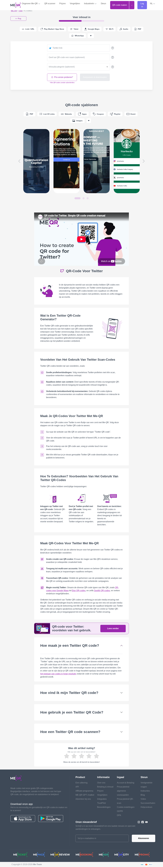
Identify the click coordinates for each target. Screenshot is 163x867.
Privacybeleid (123, 787)
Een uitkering (81, 783)
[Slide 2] (84, 198)
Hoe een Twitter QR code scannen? (70, 732)
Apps (84, 114)
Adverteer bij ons (83, 799)
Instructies (145, 791)
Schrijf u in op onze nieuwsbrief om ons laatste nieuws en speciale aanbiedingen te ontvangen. (105, 827)
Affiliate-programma (84, 791)
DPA (119, 815)
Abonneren (143, 838)
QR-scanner (49, 3)
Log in (142, 5)
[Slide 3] (88, 198)
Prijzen (62, 3)
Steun (103, 3)
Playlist (117, 114)
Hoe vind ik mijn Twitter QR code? (69, 693)
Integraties (102, 799)
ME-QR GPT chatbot (85, 795)
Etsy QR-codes (78, 590)
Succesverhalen (148, 803)
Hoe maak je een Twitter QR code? (69, 645)
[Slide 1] (77, 198)
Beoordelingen (104, 807)
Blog (143, 795)
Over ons (101, 783)
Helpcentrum (146, 807)
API (77, 787)
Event (133, 114)
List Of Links (49, 114)
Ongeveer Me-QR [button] (30, 3)
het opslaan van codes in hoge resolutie (58, 674)
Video (143, 799)
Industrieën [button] (89, 3)
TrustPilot (101, 803)
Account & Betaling (125, 783)
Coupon (100, 114)
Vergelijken (75, 3)
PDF (31, 114)
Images (79, 121)
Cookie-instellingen (125, 807)
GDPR (120, 811)
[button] (152, 3)
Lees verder (113, 628)
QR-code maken (119, 5)
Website (68, 114)
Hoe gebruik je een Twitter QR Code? (71, 712)
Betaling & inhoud (105, 787)
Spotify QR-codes (102, 590)
